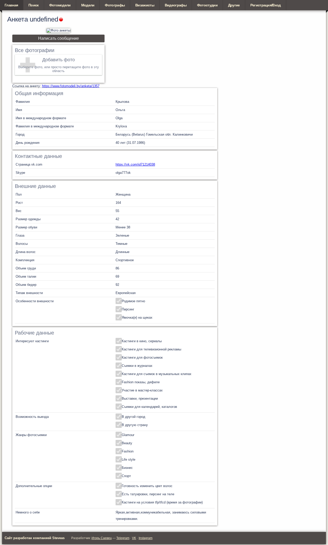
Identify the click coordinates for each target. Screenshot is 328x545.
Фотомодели (60, 5)
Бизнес (127, 468)
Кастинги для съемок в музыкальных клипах (156, 374)
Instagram (145, 538)
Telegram (122, 538)
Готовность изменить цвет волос (147, 486)
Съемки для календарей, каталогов (149, 407)
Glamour (128, 435)
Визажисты (144, 5)
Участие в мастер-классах (142, 390)
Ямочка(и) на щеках (137, 317)
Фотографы (115, 5)
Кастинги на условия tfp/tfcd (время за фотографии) (162, 502)
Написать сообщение (58, 38)
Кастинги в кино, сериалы (142, 341)
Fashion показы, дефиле (141, 382)
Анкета (17, 19)
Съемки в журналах (137, 366)
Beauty (127, 443)
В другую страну (135, 425)
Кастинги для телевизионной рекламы (151, 349)
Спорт (126, 476)
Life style (128, 459)
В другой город (133, 417)
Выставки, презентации (140, 398)
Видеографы (176, 5)
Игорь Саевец (101, 538)
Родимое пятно (133, 301)
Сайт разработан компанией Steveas (35, 538)
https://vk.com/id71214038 (135, 164)
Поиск (33, 5)
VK (134, 538)
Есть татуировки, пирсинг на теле (148, 494)
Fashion (128, 451)
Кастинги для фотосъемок (142, 357)
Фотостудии (207, 5)
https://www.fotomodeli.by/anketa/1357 (70, 86)
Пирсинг (128, 309)
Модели (88, 5)
